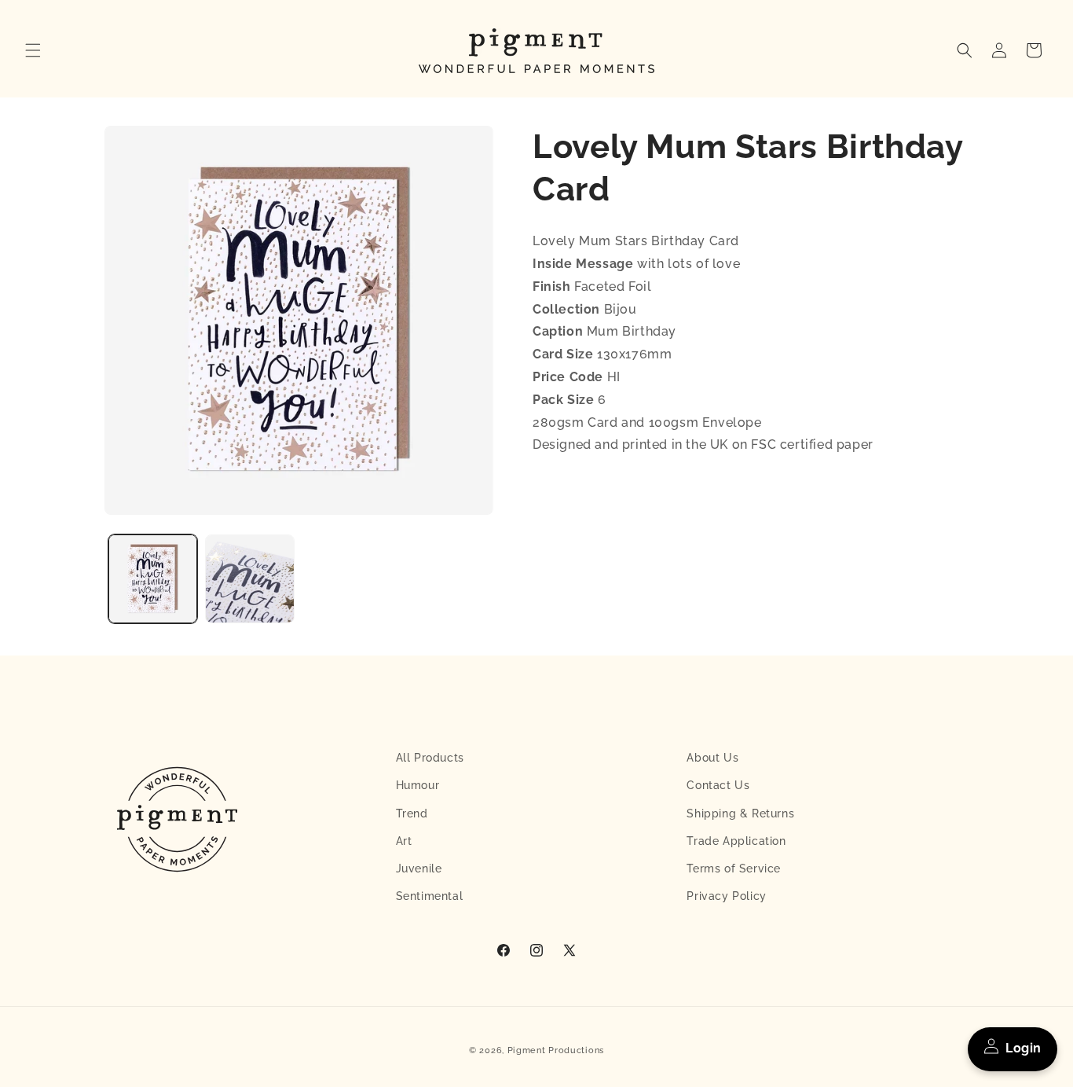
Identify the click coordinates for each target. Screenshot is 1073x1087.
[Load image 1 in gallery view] (152, 578)
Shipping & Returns (740, 813)
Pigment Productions (555, 1050)
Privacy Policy (726, 896)
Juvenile (419, 868)
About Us (712, 757)
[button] (33, 50)
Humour (418, 785)
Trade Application (736, 841)
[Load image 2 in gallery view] (249, 578)
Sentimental (429, 896)
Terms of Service (734, 868)
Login (1023, 1048)
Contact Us (718, 785)
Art (404, 841)
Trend (412, 813)
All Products (430, 757)
